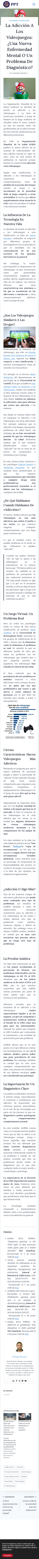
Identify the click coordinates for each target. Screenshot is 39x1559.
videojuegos (10, 1486)
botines (17, 846)
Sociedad (14, 20)
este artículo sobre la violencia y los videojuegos (19, 386)
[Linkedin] (13, 1381)
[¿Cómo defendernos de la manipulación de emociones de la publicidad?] (10, 1448)
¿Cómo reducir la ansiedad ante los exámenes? (29, 1503)
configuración (7, 1550)
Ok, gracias (7, 1555)
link (17, 1257)
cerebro (20, 1467)
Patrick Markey (26, 464)
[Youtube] (26, 1381)
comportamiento (12, 1472)
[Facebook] (16, 1381)
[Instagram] (19, 1381)
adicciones (9, 1467)
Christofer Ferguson (13, 467)
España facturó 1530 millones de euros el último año (19, 355)
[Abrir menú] (33, 4)
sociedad (8, 1481)
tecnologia (19, 1481)
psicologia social (11, 1477)
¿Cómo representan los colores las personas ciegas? (10, 1505)
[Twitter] (23, 1381)
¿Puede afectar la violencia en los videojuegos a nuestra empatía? (24, 1425)
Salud (24, 1477)
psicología (26, 1472)
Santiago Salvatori (20, 73)
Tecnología (24, 20)
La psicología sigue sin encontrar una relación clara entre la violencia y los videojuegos (9, 1427)
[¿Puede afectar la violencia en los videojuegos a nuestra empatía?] (24, 1416)
